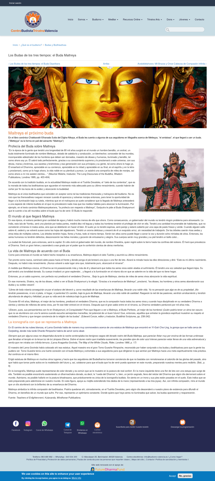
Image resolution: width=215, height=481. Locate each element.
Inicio (70, 19)
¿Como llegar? (175, 456)
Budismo (97, 19)
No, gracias (185, 476)
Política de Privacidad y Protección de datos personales (51, 459)
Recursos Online (132, 19)
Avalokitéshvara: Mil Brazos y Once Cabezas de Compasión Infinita (172, 63)
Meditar (112, 19)
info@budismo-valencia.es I (156, 456)
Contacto (199, 19)
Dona (170, 19)
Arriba (106, 63)
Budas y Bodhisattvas (55, 44)
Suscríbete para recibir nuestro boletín (132, 426)
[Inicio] (34, 21)
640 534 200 (71, 456)
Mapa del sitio (138, 459)
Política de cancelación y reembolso (172, 459)
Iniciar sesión (15, 2)
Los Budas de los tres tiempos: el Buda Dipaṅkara (34, 63)
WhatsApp (60, 456)
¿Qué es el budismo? (31, 44)
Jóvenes (184, 19)
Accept (172, 475)
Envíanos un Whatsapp (82, 431)
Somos (82, 19)
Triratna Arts (153, 19)
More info (76, 477)
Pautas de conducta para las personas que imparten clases (103, 459)
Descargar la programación (182, 426)
